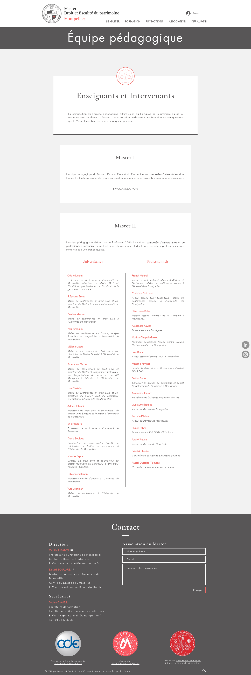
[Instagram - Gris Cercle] (245, 354)
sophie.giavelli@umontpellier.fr (81, 615)
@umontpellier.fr (90, 587)
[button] (112, 21)
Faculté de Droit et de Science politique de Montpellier (183, 661)
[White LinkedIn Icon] (71, 550)
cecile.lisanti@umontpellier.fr (79, 563)
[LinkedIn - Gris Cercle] (245, 345)
